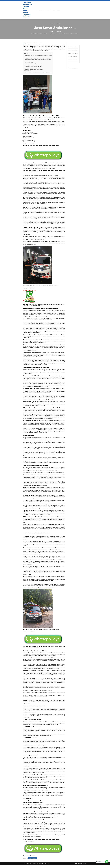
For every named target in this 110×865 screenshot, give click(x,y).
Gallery (53, 9)
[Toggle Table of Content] (50, 54)
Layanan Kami (48, 9)
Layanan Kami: (27, 56)
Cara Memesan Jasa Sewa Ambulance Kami (33, 67)
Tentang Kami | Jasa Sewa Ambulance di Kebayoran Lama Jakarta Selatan (38, 55)
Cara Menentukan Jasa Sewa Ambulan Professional (34, 60)
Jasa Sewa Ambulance (63, 33)
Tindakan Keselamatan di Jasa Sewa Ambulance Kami (34, 65)
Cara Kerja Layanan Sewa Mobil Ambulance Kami (34, 63)
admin (32, 43)
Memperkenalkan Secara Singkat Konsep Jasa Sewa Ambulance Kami (38, 59)
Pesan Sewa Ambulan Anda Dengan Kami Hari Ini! (34, 69)
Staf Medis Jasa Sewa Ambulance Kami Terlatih (33, 66)
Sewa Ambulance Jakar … (73, 46)
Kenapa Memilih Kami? (29, 62)
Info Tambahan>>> (28, 70)
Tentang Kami (41, 9)
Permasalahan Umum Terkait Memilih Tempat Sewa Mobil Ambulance (37, 58)
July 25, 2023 (27, 43)
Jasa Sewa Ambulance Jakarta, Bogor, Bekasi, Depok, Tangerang (27, 8)
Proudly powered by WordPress (80, 863)
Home (36, 9)
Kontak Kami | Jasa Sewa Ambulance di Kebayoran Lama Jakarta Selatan (38, 72)
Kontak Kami (59, 9)
